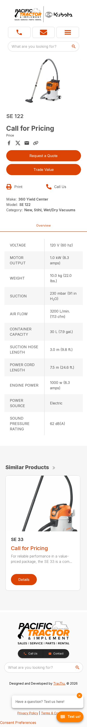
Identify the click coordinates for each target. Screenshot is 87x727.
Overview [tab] (43, 225)
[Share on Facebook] (9, 143)
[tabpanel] (43, 81)
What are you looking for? (34, 46)
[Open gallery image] (43, 80)
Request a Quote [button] (43, 155)
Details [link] (23, 579)
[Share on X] (18, 143)
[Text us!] (70, 717)
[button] (19, 32)
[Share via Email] (26, 143)
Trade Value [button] (43, 169)
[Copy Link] (35, 143)
